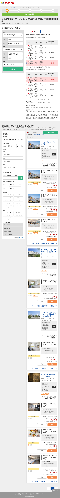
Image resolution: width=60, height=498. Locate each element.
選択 (52, 190)
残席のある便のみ (32, 37)
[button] (13, 225)
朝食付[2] (18, 212)
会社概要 (17, 494)
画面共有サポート (40, 494)
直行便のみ (42, 37)
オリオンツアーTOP (6, 7)
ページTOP (55, 490)
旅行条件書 (31, 494)
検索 (20, 178)
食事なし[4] (8, 212)
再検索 (13, 69)
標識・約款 (24, 494)
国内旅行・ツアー (15, 7)
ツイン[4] (18, 194)
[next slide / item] (38, 145)
